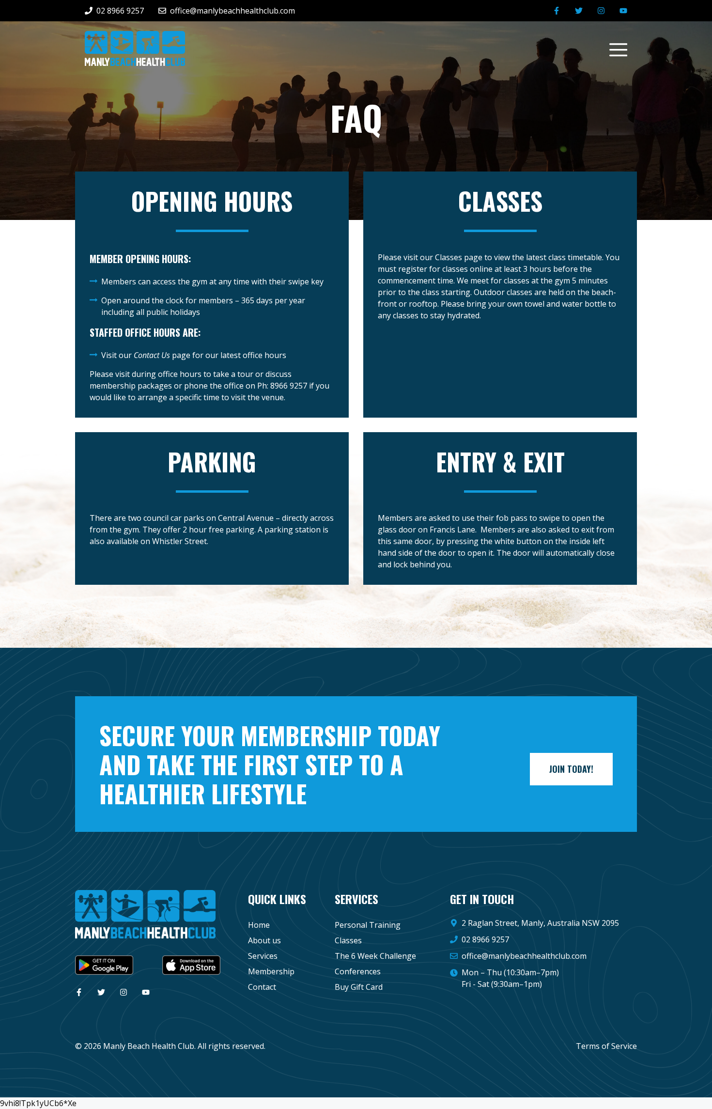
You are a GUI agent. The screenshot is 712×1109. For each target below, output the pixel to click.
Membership (271, 971)
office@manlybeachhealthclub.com (524, 956)
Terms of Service (606, 1046)
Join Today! (571, 769)
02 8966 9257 (485, 939)
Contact (262, 987)
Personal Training (368, 925)
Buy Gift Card (359, 987)
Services (263, 956)
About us (264, 940)
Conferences (358, 971)
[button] (614, 48)
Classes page (458, 257)
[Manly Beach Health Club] (135, 47)
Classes (348, 940)
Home (259, 925)
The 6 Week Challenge (375, 956)
